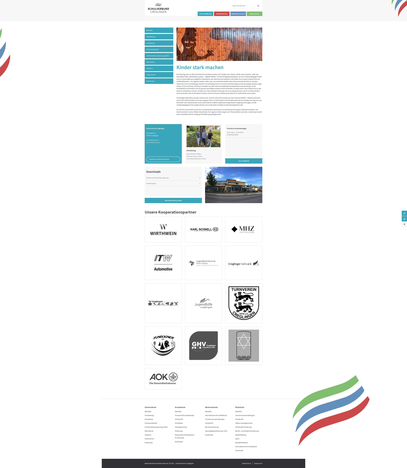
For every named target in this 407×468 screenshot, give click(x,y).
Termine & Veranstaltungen (184, 415)
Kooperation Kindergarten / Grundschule (185, 436)
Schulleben (179, 423)
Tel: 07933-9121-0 (152, 140)
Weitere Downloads (173, 200)
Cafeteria (149, 68)
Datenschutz (246, 463)
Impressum (258, 463)
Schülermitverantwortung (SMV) (157, 56)
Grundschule (221, 14)
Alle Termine (243, 161)
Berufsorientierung (212, 427)
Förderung (179, 431)
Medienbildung (240, 435)
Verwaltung (150, 43)
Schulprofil (179, 419)
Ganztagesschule (181, 427)
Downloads (150, 81)
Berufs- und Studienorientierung (247, 431)
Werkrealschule (238, 14)
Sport (237, 439)
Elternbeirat (150, 62)
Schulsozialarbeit (152, 49)
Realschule (254, 14)
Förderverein (151, 75)
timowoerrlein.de (162, 463)
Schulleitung (150, 37)
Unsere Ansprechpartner (159, 159)
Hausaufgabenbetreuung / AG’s (216, 431)
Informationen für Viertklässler (216, 415)
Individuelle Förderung (243, 427)
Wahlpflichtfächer (241, 443)
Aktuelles (149, 30)
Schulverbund (205, 14)
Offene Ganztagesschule (243, 423)
